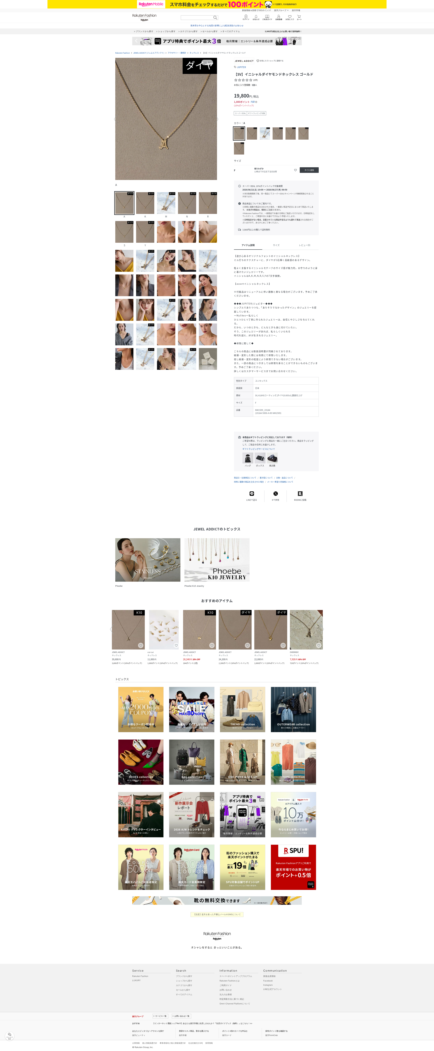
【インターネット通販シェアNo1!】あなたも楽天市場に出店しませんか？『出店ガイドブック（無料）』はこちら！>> (202, 1023)
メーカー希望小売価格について (280, 481)
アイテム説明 (248, 245)
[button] (166, 119)
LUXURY (136, 980)
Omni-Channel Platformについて (235, 1003)
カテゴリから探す (184, 985)
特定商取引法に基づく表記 (232, 999)
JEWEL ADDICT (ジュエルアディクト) (148, 52)
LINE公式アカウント (272, 989)
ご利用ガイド (226, 985)
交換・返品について (284, 477)
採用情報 (209, 1043)
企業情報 (136, 1043)
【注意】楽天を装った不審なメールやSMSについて (217, 914)
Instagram (268, 985)
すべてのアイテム (184, 994)
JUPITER (241, 67)
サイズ (276, 245)
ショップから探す (184, 980)
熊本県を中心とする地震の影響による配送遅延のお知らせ (217, 25)
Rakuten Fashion (122, 52)
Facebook (268, 980)
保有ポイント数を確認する (276, 1031)
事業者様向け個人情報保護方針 (173, 1043)
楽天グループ (280, 10)
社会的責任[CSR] (195, 1043)
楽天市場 (296, 10)
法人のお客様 (226, 994)
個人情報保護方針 (149, 1043)
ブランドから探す (184, 976)
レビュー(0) (304, 245)
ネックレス (194, 52)
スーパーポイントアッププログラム (236, 976)
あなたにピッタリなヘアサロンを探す (148, 1031)
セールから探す (183, 990)
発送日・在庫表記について (245, 477)
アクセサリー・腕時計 (177, 52)
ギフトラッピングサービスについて (258, 449)
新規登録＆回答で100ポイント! (256, 10)
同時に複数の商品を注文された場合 (249, 481)
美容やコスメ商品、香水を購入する (194, 1031)
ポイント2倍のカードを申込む (235, 1031)
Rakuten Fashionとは (230, 980)
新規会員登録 (269, 976)
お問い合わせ (226, 990)
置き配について (266, 477)
